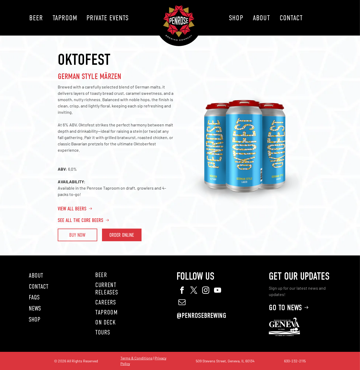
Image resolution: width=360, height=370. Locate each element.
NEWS (35, 308)
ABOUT (36, 275)
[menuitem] (36, 17)
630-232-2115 (295, 361)
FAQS (34, 297)
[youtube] (217, 291)
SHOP (34, 319)
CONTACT (38, 286)
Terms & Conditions (136, 358)
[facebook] (182, 291)
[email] (182, 303)
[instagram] (205, 291)
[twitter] (193, 291)
